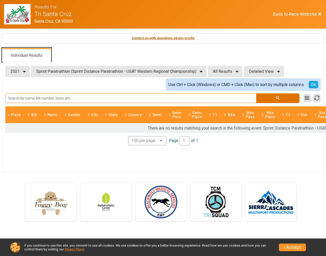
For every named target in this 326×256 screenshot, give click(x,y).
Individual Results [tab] (27, 55)
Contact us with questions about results (163, 38)
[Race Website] (19, 14)
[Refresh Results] (317, 98)
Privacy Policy (74, 249)
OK (313, 84)
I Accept (292, 247)
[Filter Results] (307, 98)
